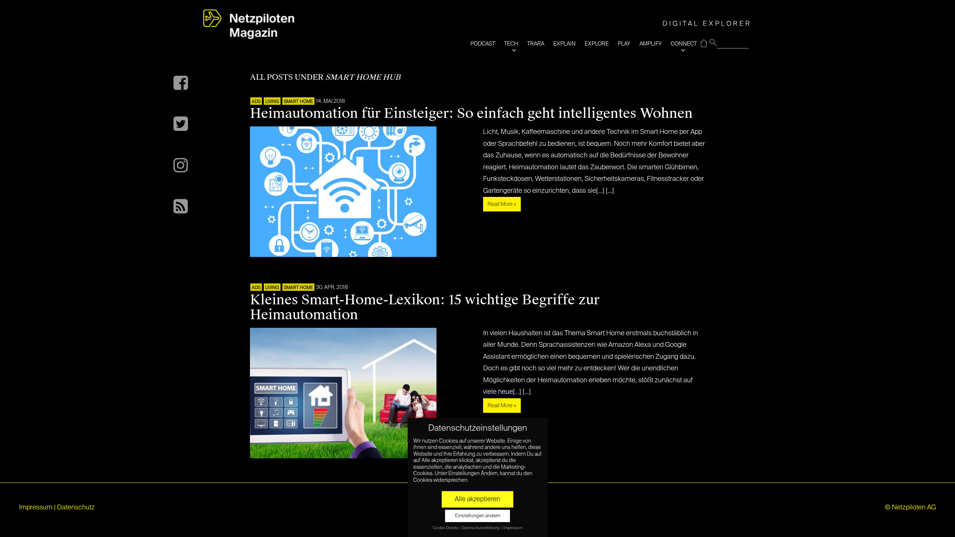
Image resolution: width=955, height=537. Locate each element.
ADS (256, 102)
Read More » (502, 204)
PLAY (624, 44)
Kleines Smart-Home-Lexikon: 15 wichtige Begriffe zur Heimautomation (424, 307)
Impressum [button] (513, 528)
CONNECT (684, 44)
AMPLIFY (650, 44)
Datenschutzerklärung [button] (480, 528)
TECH (511, 44)
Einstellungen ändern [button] (477, 516)
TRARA (535, 44)
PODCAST (482, 44)
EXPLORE (597, 44)
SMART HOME (298, 102)
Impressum (36, 507)
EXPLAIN (564, 44)
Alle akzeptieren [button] (477, 499)
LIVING (272, 102)
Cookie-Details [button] (445, 528)
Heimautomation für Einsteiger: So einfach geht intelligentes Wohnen (471, 113)
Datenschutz (76, 507)
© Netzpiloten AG (910, 507)
